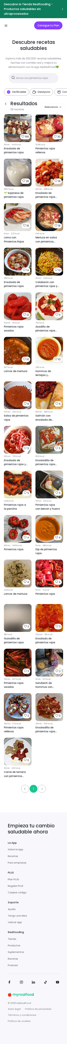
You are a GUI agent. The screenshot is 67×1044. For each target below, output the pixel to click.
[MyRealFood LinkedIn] (33, 983)
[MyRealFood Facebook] (9, 983)
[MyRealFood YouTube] (57, 983)
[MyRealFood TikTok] (45, 983)
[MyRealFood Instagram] (21, 983)
